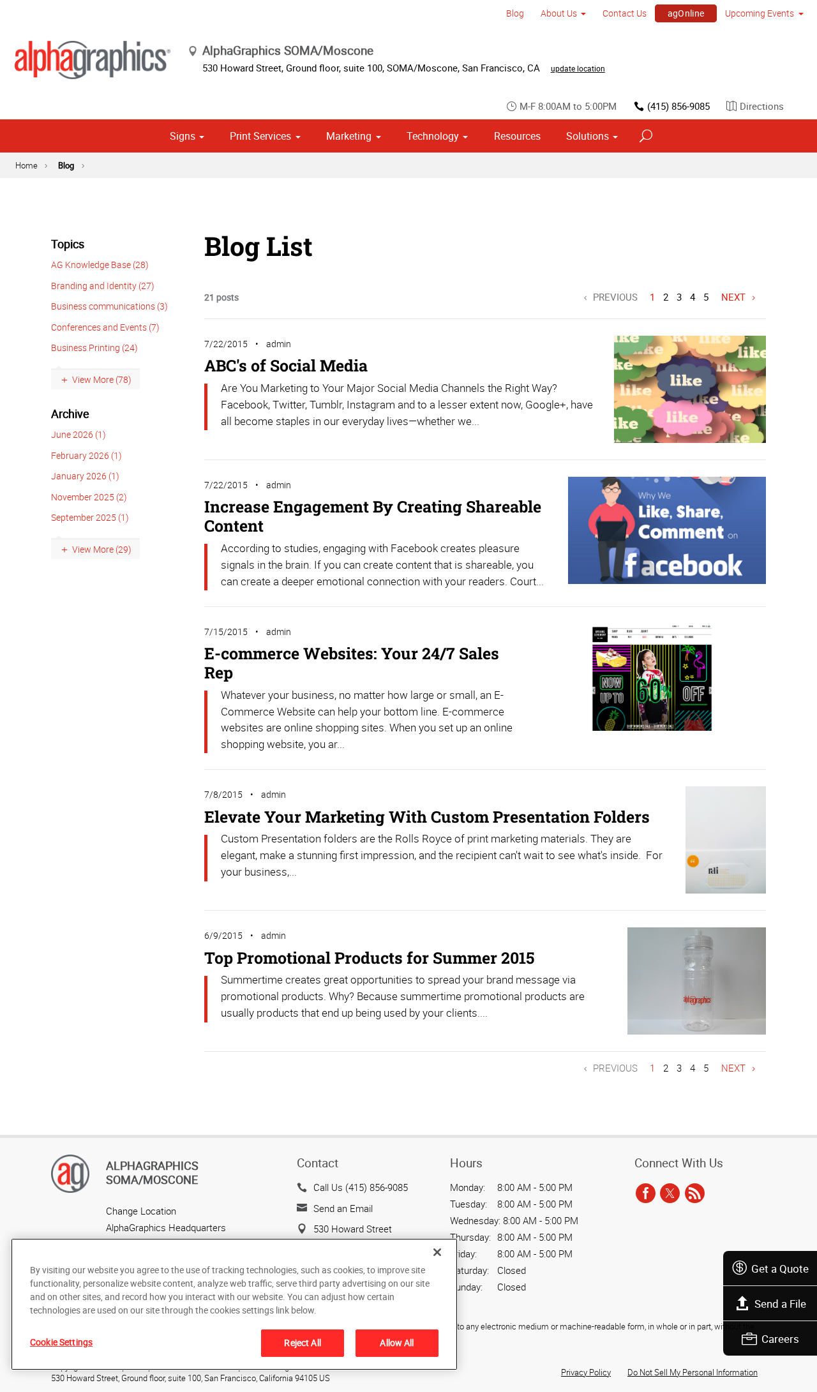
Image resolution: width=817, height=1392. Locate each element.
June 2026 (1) (78, 434)
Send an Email (343, 1208)
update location (578, 68)
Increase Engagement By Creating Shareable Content (372, 516)
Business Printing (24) (94, 347)
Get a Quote (780, 1268)
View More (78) (101, 379)
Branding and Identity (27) (102, 286)
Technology (433, 136)
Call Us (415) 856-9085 (360, 1187)
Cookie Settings (61, 1342)
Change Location (141, 1210)
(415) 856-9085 (678, 106)
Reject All (302, 1342)
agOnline (686, 13)
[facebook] (645, 1193)
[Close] (437, 1252)
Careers (780, 1338)
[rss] (695, 1193)
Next (733, 296)
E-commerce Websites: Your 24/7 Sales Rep (351, 663)
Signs (182, 136)
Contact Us (625, 13)
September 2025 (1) (90, 517)
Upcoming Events (759, 13)
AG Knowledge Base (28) (100, 264)
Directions (762, 106)
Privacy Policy (586, 1372)
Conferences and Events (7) (105, 327)
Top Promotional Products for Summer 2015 (369, 957)
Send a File (780, 1303)
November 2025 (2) (89, 497)
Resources (517, 136)
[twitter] (670, 1193)
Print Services (260, 136)
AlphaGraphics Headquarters (166, 1227)
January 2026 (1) (85, 476)
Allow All (397, 1342)
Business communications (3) (109, 306)
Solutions (587, 136)
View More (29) (101, 549)
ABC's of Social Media (286, 365)
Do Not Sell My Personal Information (692, 1372)
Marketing (348, 136)
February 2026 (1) (86, 455)
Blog (515, 13)
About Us (559, 13)
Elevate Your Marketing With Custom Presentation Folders (427, 816)
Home (26, 165)
